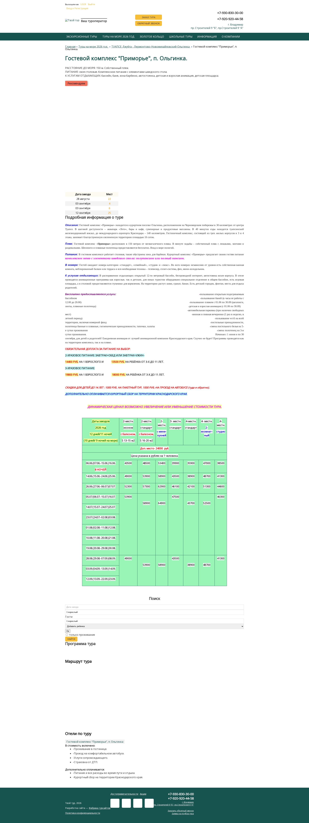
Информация (207, 36)
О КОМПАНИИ (231, 36)
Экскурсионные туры (81, 36)
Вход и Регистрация (77, 8)
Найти (71, 639)
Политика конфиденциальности (82, 812)
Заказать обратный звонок (181, 810)
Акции (143, 793)
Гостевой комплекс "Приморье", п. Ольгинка (94, 741)
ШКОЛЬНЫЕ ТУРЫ (180, 36)
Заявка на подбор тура (183, 813)
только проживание (81, 634)
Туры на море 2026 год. (118, 36)
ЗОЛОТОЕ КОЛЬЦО (152, 36)
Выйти (91, 4)
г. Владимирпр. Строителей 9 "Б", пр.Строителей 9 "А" (217, 26)
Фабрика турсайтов (99, 808)
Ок (67, 631)
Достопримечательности (124, 793)
